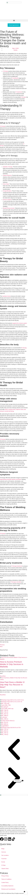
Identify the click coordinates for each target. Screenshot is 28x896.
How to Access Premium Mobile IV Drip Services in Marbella (11, 664)
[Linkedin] (9, 839)
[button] (14, 20)
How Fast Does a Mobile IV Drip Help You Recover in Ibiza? (12, 684)
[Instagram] (5, 839)
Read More (3, 676)
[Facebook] (2, 839)
